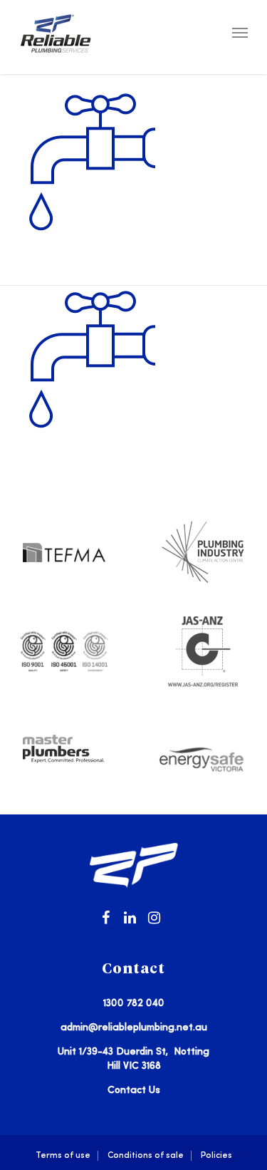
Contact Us (134, 1090)
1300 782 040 (133, 1003)
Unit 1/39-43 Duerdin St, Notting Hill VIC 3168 (133, 1059)
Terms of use (63, 1155)
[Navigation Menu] (240, 32)
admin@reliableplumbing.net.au (134, 1027)
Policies (216, 1155)
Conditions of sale (146, 1155)
